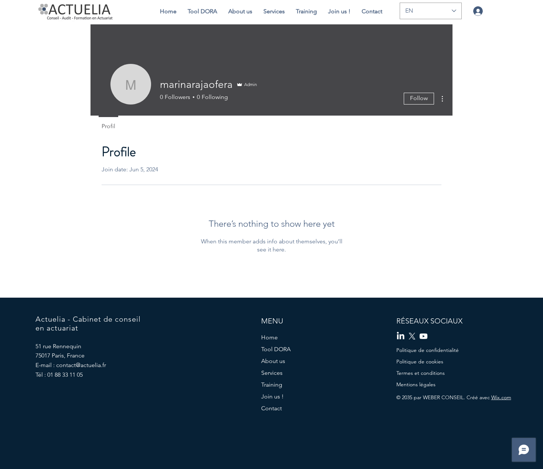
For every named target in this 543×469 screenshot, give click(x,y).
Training (271, 384)
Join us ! (272, 396)
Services (272, 372)
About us (273, 360)
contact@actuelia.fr (81, 365)
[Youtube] (423, 336)
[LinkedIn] (400, 336)
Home (269, 337)
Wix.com (501, 397)
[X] (412, 336)
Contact (271, 408)
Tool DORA (276, 349)
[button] (240, 11)
